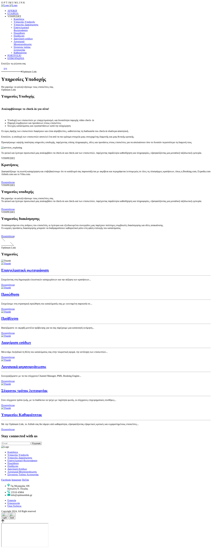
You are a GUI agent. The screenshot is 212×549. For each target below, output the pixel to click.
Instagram (16, 480)
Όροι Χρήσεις (14, 506)
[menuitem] (12, 10)
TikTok (25, 480)
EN (5, 69)
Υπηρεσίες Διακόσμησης (19, 457)
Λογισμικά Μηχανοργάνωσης (22, 471)
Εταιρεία (11, 500)
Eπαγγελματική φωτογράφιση (25, 270)
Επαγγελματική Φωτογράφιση (22, 460)
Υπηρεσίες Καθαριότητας (21, 415)
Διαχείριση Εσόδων (17, 469)
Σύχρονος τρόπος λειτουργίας (24, 391)
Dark (12, 518)
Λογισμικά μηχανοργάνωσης (23, 367)
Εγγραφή (36, 443)
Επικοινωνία (13, 503)
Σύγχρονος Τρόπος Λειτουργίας (23, 474)
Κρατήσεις (12, 452)
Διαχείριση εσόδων (16, 342)
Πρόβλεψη (9, 318)
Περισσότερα (8, 182)
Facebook (6, 480)
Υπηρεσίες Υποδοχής (18, 455)
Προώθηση (10, 294)
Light (4, 518)
